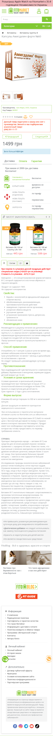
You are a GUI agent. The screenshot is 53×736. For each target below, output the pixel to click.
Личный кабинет (14, 650)
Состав (12, 263)
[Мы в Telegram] (26, 726)
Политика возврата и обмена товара (23, 630)
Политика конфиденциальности (21, 679)
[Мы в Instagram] (21, 726)
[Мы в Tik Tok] (37, 726)
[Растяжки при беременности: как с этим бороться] (13, 557)
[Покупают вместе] (27, 263)
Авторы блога (13, 638)
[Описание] (4, 263)
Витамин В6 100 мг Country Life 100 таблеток (14, 249)
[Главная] (3, 33)
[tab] (10, 161)
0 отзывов (18, 117)
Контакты (11, 635)
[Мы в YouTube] (32, 726)
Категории (9, 26)
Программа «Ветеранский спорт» (22, 632)
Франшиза (12, 673)
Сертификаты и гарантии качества (22, 621)
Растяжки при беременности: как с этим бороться (12, 570)
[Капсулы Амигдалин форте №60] (26, 65)
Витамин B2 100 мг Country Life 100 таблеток (38, 249)
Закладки (11, 656)
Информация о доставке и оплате (22, 627)
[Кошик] (46, 12)
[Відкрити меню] (4, 11)
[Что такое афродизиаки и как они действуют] (39, 557)
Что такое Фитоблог (16, 624)
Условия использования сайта (20, 676)
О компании (12, 615)
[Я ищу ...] (47, 19)
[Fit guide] (26, 596)
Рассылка (11, 659)
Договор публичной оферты (19, 670)
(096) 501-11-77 (10, 129)
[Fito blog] (26, 586)
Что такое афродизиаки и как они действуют (38, 569)
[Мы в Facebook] (15, 726)
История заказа (14, 653)
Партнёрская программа (18, 682)
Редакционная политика (18, 618)
